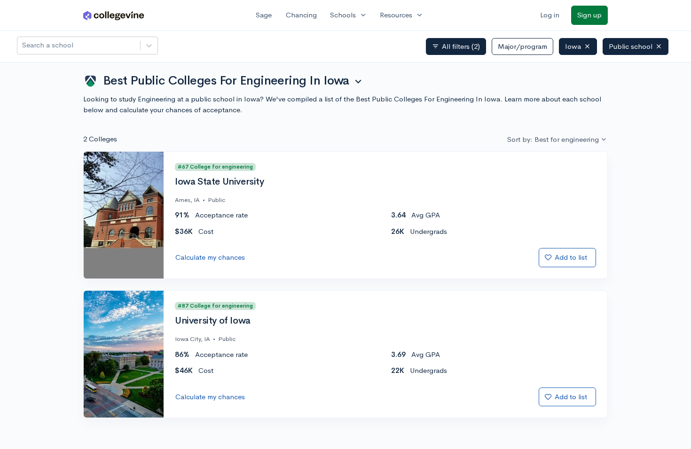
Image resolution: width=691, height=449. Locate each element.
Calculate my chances (210, 257)
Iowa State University (219, 182)
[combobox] (23, 45)
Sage (264, 14)
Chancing (301, 14)
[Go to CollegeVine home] (113, 15)
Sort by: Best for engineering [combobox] (553, 139)
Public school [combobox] (630, 46)
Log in (549, 14)
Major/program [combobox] (522, 46)
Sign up (589, 14)
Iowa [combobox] (573, 46)
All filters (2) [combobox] (456, 46)
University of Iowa (213, 321)
